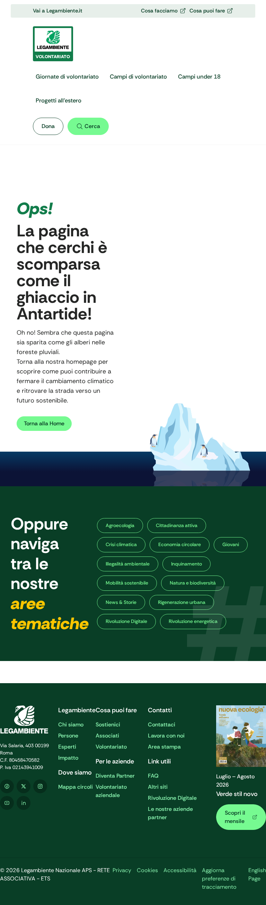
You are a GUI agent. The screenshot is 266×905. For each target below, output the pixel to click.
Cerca (92, 126)
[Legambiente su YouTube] (7, 803)
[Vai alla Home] (25, 719)
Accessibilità (179, 870)
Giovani (230, 544)
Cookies (147, 870)
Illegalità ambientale (128, 564)
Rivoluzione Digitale (126, 621)
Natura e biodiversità (193, 583)
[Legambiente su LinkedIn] (23, 803)
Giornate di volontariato (67, 76)
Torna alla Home (44, 423)
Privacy (122, 870)
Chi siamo (70, 724)
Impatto (68, 757)
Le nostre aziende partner (170, 813)
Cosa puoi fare (207, 10)
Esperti (67, 746)
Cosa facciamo (159, 10)
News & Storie (121, 602)
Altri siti (158, 786)
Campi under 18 (199, 76)
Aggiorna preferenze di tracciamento (219, 878)
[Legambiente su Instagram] (40, 786)
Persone (68, 735)
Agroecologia (120, 525)
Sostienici (108, 724)
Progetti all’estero (58, 100)
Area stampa (164, 746)
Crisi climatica (121, 544)
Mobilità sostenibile (127, 583)
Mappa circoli (75, 786)
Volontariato (111, 746)
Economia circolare (179, 544)
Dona (48, 126)
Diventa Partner (115, 775)
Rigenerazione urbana (181, 602)
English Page (257, 874)
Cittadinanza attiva (176, 525)
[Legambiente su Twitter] (23, 786)
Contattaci (161, 724)
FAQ (153, 775)
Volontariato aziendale (111, 791)
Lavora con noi (166, 735)
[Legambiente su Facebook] (7, 786)
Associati (107, 735)
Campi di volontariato (138, 76)
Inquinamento (186, 564)
